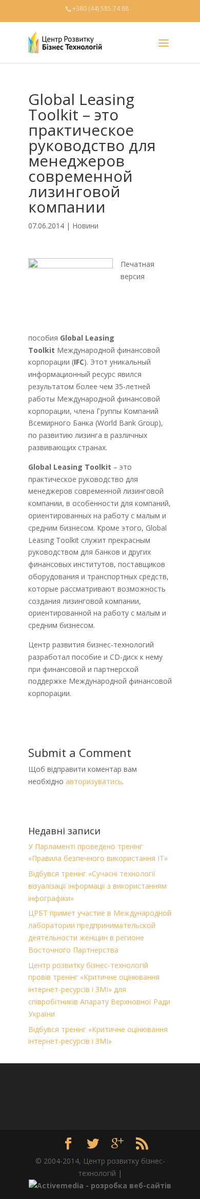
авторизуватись (94, 781)
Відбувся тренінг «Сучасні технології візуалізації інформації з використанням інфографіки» (97, 886)
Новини (85, 225)
